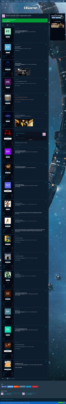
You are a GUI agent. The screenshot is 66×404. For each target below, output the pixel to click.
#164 (46, 79)
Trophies (4, 74)
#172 (46, 218)
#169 (46, 164)
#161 (46, 28)
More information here (6, 21)
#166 (46, 113)
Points (4, 56)
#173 (46, 236)
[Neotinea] (2, 394)
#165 (46, 95)
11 (10, 378)
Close (64, 402)
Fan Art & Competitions (28, 394)
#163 (46, 61)
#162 (46, 44)
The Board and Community (7, 394)
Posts (4, 75)
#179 (46, 342)
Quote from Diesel (20, 137)
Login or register (58, 1)
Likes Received (5, 55)
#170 (46, 182)
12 (12, 378)
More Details (60, 402)
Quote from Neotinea (20, 133)
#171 (46, 201)
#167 (46, 130)
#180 (46, 361)
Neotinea (17, 141)
